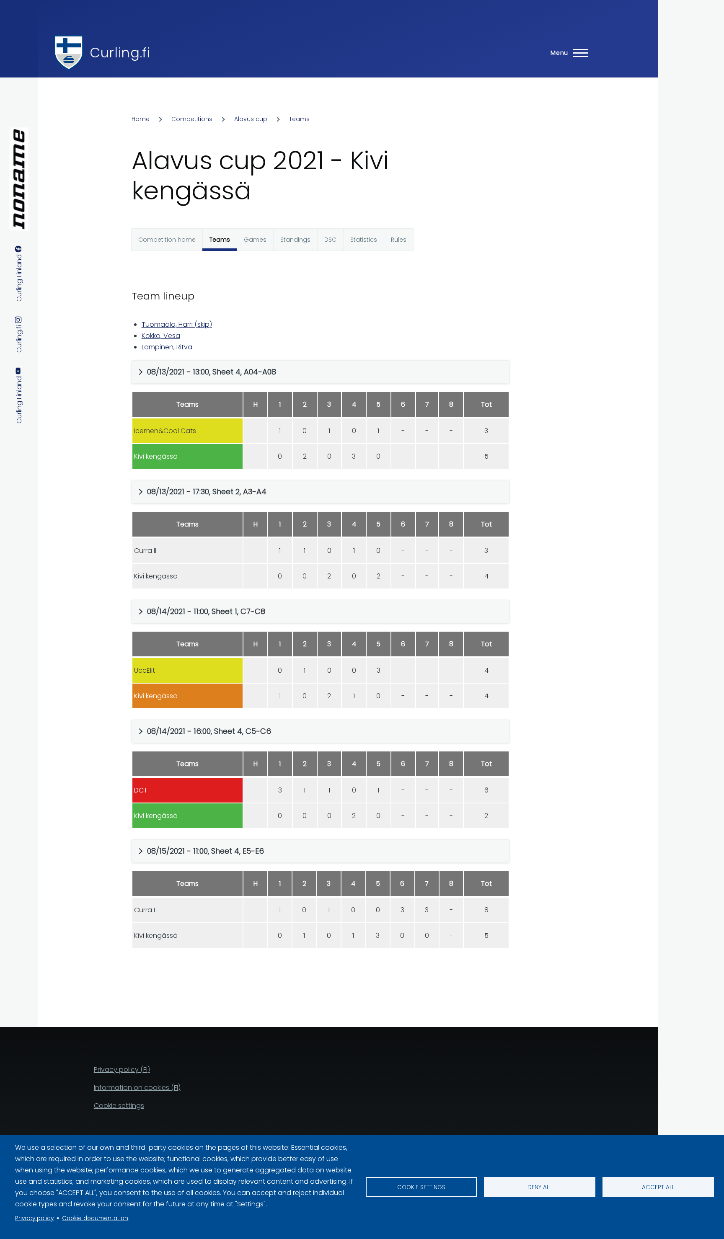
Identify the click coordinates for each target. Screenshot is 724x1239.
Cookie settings (421, 1187)
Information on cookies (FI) (137, 1087)
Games (255, 239)
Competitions (191, 119)
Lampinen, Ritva (167, 347)
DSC (330, 239)
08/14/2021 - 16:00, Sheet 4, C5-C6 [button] (209, 731)
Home (141, 119)
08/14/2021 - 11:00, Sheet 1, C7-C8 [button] (206, 611)
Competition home (167, 239)
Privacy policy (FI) (122, 1069)
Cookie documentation (95, 1218)
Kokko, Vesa (161, 336)
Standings (295, 239)
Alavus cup (250, 119)
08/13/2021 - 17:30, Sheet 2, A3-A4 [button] (206, 491)
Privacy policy (34, 1218)
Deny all (539, 1187)
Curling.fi (120, 52)
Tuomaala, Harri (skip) (177, 324)
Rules (398, 239)
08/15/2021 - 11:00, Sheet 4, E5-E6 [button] (205, 851)
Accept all (658, 1187)
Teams (299, 119)
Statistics (363, 239)
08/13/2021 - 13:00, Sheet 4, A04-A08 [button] (211, 372)
